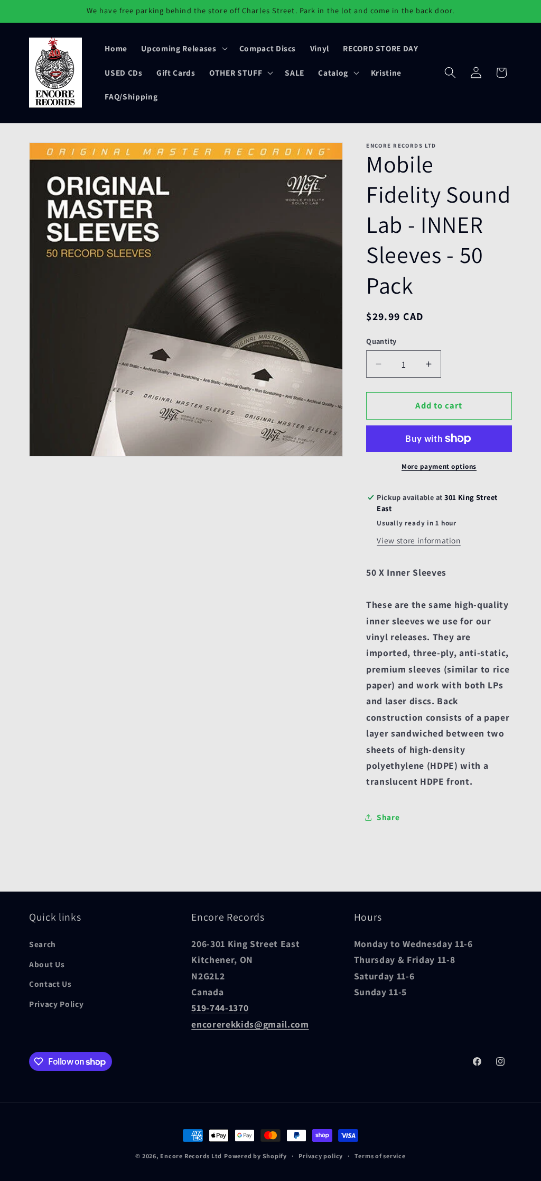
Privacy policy (321, 1156)
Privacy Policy (56, 1003)
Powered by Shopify (255, 1156)
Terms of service (380, 1156)
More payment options (439, 466)
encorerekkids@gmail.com (250, 1024)
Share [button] (388, 817)
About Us (46, 964)
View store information (419, 540)
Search (42, 944)
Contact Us (50, 983)
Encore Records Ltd (191, 1156)
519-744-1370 (219, 1008)
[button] (183, 48)
